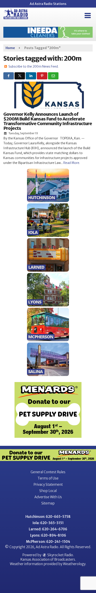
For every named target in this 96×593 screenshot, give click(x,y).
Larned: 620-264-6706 (48, 529)
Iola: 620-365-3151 (48, 523)
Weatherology (74, 564)
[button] (88, 15)
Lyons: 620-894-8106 (48, 535)
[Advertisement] (48, 32)
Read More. (71, 163)
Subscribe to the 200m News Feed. (33, 66)
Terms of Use (48, 478)
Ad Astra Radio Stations (48, 4)
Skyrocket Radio (60, 555)
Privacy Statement (48, 484)
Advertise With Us (48, 497)
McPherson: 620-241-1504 (48, 541)
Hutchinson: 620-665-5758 (48, 516)
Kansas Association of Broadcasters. (48, 559)
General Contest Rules (48, 472)
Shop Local (48, 491)
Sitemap (48, 503)
